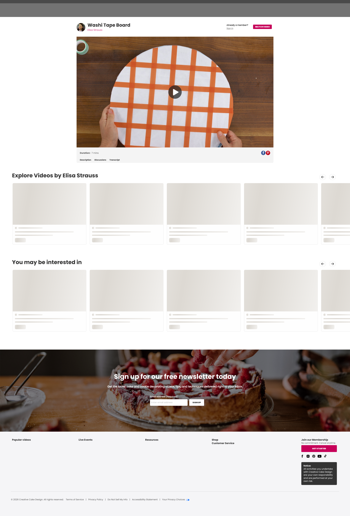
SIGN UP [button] (196, 402)
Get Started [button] (319, 448)
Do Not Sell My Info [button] (118, 499)
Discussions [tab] (100, 160)
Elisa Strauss (95, 30)
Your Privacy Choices (173, 499)
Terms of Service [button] (75, 499)
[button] (237, 27)
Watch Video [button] (262, 26)
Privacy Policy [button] (95, 499)
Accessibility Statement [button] (145, 499)
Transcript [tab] (115, 160)
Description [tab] (85, 160)
